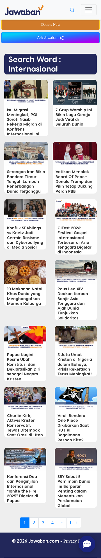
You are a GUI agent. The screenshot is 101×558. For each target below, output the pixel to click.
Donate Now (50, 25)
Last (73, 522)
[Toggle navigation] (89, 9)
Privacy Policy (76, 541)
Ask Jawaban (48, 38)
